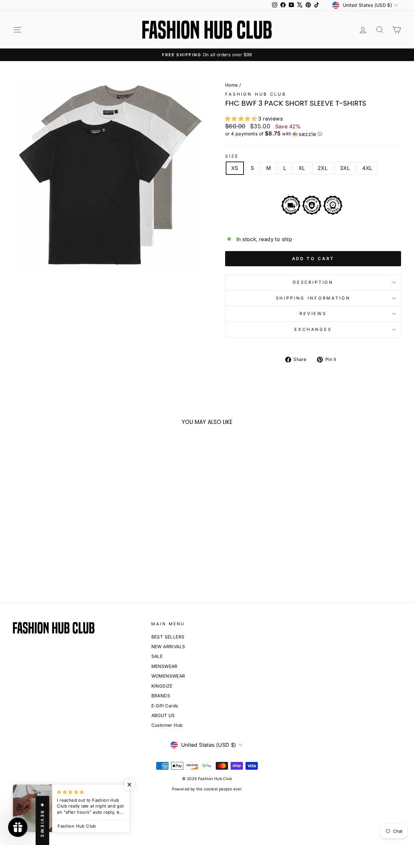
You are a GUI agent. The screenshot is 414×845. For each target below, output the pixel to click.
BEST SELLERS (168, 636)
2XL (323, 168)
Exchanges (313, 329)
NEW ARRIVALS (168, 646)
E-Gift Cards (164, 705)
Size (232, 156)
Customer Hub (167, 725)
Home (231, 85)
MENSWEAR (164, 666)
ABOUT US (163, 715)
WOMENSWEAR (168, 676)
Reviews (313, 313)
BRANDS (160, 695)
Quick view (59, 525)
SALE (157, 656)
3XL (345, 168)
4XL (367, 168)
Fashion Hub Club (255, 94)
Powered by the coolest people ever (207, 789)
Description (313, 282)
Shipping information (313, 298)
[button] (313, 134)
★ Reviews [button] (42, 820)
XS (234, 168)
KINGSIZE (162, 686)
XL (302, 168)
